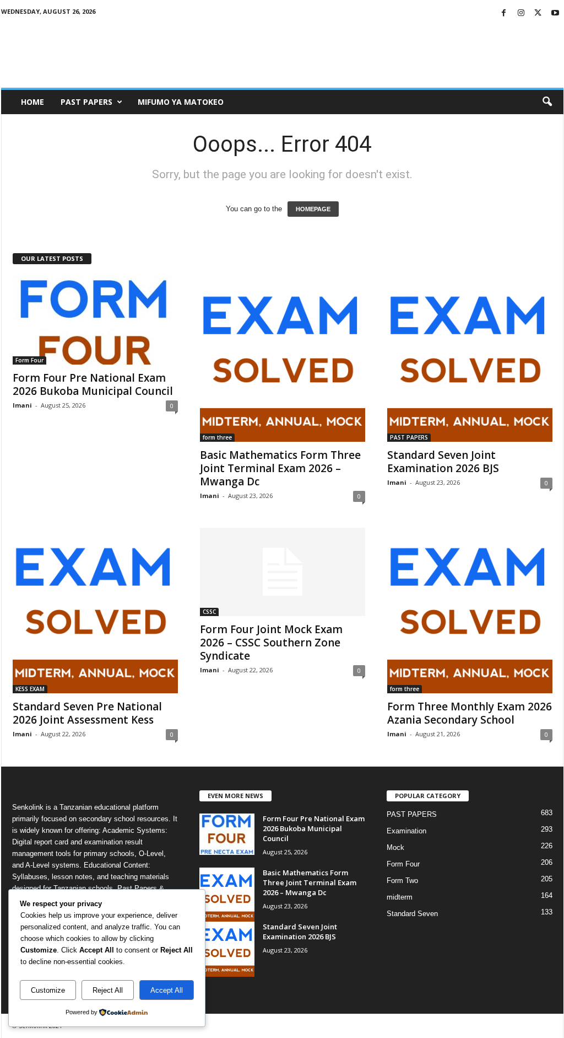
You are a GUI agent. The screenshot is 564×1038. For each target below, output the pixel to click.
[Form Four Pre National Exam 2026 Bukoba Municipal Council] (95, 320)
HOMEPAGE (313, 209)
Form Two (402, 880)
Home (32, 102)
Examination (406, 831)
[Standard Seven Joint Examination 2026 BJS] (469, 359)
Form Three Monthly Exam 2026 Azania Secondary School (469, 713)
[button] (547, 102)
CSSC (209, 612)
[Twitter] (538, 14)
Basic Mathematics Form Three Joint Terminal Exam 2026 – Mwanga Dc (280, 468)
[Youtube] (555, 14)
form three (217, 437)
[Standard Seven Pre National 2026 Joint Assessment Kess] (95, 610)
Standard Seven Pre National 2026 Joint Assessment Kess (87, 713)
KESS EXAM (30, 689)
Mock (395, 847)
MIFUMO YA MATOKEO (181, 102)
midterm (400, 897)
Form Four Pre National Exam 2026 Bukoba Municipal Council (93, 384)
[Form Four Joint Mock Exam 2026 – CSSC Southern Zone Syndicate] (282, 572)
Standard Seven (412, 913)
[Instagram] (521, 14)
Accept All (166, 990)
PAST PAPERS (86, 102)
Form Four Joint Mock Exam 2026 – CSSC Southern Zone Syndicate (271, 642)
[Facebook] (504, 14)
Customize (48, 990)
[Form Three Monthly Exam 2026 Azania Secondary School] (469, 610)
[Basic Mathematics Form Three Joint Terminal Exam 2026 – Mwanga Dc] (282, 359)
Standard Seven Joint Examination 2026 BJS (443, 461)
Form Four (29, 360)
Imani (22, 405)
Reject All (108, 990)
